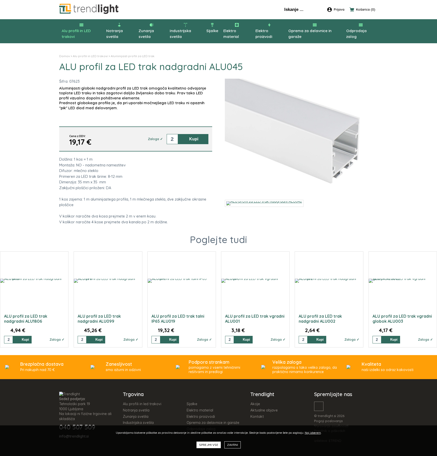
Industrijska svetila (180, 33)
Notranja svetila (114, 33)
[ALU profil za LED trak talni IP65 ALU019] (182, 281)
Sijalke (212, 30)
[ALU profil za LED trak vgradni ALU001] (255, 281)
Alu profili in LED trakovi (76, 33)
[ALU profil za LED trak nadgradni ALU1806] (34, 281)
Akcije (255, 404)
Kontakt (257, 416)
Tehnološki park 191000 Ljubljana (74, 406)
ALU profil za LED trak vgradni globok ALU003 (402, 319)
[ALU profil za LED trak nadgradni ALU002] (329, 281)
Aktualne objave (264, 410)
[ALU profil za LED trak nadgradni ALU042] (301, 192)
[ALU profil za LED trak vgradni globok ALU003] (403, 281)
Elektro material (231, 33)
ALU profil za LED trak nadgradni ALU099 (99, 319)
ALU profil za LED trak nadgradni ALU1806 (25, 319)
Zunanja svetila (146, 33)
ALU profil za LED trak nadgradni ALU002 (320, 319)
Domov (64, 56)
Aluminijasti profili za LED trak (133, 56)
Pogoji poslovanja (328, 421)
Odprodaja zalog (356, 33)
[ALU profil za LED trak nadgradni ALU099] (108, 281)
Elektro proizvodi (263, 33)
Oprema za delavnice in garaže (310, 33)
